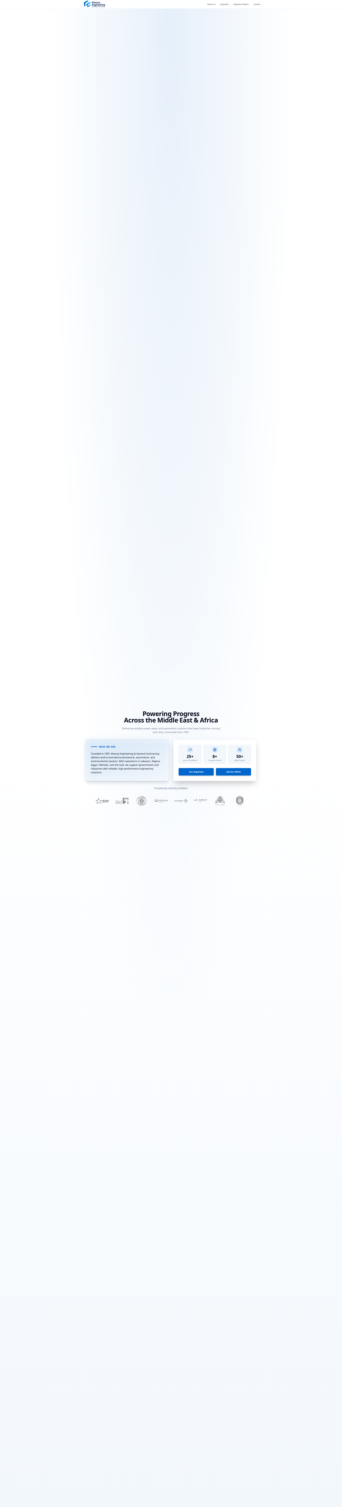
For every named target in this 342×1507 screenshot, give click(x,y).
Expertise (224, 4)
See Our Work (233, 771)
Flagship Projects (241, 4)
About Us (211, 4)
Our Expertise (196, 771)
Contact (256, 4)
